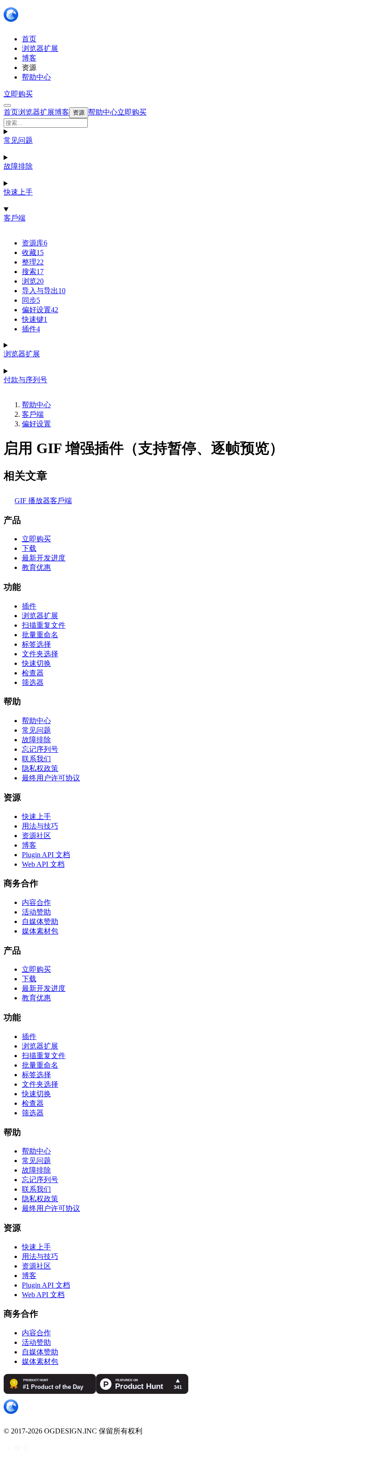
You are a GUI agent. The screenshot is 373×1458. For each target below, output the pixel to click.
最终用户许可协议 (51, 778)
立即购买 (18, 94)
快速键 (34, 319)
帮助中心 (36, 405)
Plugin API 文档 (46, 855)
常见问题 (18, 140)
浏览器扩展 (22, 354)
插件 (31, 329)
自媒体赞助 (40, 921)
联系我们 (36, 759)
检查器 (33, 673)
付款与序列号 (25, 380)
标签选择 (36, 644)
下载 (29, 548)
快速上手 (18, 192)
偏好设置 (40, 310)
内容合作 (36, 902)
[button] (186, 123)
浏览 (33, 281)
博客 (29, 845)
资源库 (34, 243)
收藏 (33, 252)
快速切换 (36, 663)
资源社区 (36, 835)
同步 (31, 300)
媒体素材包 (40, 931)
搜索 (33, 271)
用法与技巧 (40, 826)
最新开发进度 (44, 558)
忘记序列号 (40, 749)
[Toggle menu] (7, 105)
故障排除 (18, 166)
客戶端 (14, 218)
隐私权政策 (40, 768)
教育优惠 (36, 567)
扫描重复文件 (44, 625)
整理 (33, 262)
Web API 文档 (43, 864)
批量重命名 (40, 635)
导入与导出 (44, 291)
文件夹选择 (40, 654)
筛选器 (33, 682)
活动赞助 (36, 912)
